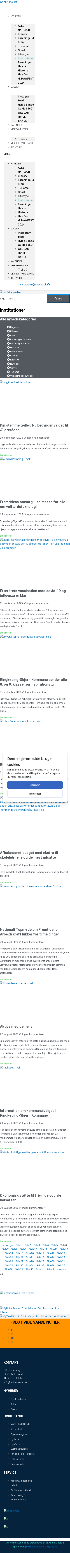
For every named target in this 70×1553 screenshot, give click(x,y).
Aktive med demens (16, 1026)
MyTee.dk (52, 1546)
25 (61, 1257)
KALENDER (16, 261)
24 (51, 1257)
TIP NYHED (16, 147)
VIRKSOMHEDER (19, 129)
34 (30, 1265)
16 (30, 1253)
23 (40, 1257)
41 (40, 1269)
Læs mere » (6, 454)
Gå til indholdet (8, 2)
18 (51, 1253)
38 (9, 1269)
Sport (21, 50)
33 (19, 1265)
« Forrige (8, 1245)
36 (51, 1265)
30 (51, 1261)
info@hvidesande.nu (15, 1382)
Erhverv (22, 34)
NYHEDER (16, 16)
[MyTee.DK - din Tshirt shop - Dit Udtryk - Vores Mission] (33, 1316)
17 (40, 1253)
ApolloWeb (19, 1546)
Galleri (15, 86)
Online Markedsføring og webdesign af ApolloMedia (34, 1542)
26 (9, 1261)
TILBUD (22, 269)
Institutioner (26, 58)
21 (19, 1257)
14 (9, 1253)
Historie (23, 70)
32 (9, 1265)
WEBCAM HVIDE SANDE (23, 116)
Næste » (61, 1269)
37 (61, 1265)
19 (61, 1253)
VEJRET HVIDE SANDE (22, 143)
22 (30, 1257)
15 (19, 1253)
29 (40, 1261)
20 (9, 1257)
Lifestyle (23, 54)
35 (40, 1265)
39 (19, 1269)
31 (61, 1261)
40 (29, 1269)
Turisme (23, 46)
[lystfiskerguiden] (10, 292)
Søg (2, 298)
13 (64, 1249)
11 (43, 1249)
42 (50, 1269)
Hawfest (23, 74)
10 (33, 1249)
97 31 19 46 (15, 1378)
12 (54, 1249)
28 (30, 1261)
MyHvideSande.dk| (36, 1546)
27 (19, 1261)
